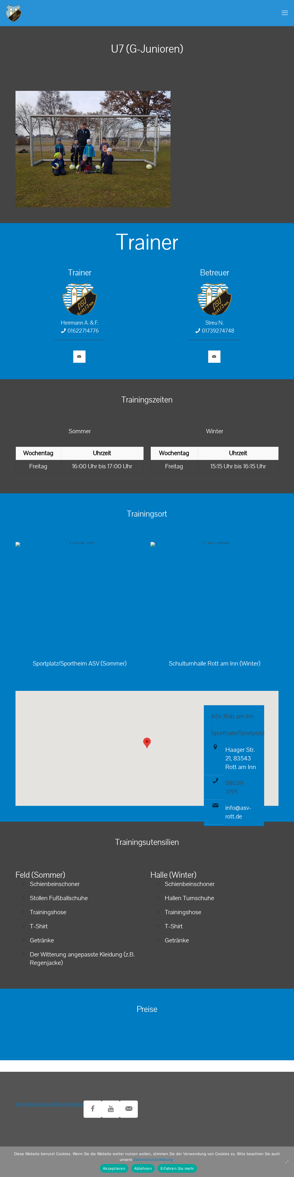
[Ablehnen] (287, 1162)
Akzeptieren (114, 1168)
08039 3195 (234, 787)
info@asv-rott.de (238, 812)
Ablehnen (143, 1168)
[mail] (79, 356)
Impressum (27, 1104)
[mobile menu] (285, 13)
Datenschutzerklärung (61, 1104)
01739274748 (218, 331)
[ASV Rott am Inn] (13, 13)
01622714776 (83, 331)
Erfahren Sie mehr (177, 1168)
